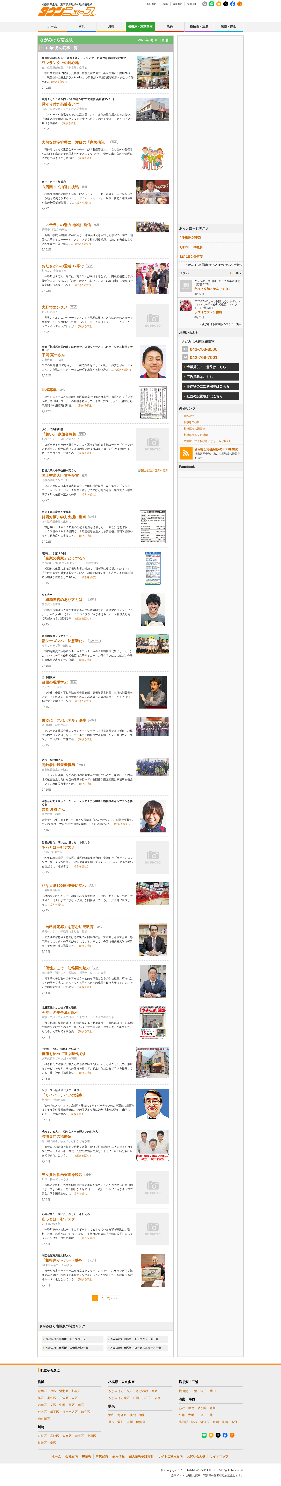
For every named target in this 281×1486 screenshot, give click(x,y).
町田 (136, 1398)
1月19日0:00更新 (191, 247)
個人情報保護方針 (141, 1456)
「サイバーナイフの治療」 (64, 1095)
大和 (111, 1415)
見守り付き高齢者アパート (64, 104)
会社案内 (152, 4)
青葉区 (42, 1391)
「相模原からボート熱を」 (64, 1260)
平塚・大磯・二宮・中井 (196, 1415)
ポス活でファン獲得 (208, 312)
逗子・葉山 (208, 1391)
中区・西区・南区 (71, 1405)
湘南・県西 (228, 26)
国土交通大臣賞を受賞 (60, 475)
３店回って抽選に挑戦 (60, 187)
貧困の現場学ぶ (55, 682)
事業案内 (177, 4)
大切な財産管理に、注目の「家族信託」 (75, 142)
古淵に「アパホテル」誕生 (64, 720)
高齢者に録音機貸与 (58, 765)
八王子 (146, 1398)
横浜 (82, 26)
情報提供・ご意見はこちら (206, 367)
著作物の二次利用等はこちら (208, 386)
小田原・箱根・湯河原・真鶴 (199, 1422)
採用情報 (192, 4)
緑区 (53, 1391)
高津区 (54, 1436)
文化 (89, 265)
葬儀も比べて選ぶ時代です (64, 1054)
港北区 (64, 1391)
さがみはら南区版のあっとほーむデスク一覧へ (214, 264)
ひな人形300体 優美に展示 (64, 886)
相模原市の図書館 (194, 428)
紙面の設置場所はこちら (205, 396)
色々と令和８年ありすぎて (212, 288)
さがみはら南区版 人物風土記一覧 (66, 1347)
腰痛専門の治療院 (56, 1136)
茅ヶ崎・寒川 (206, 1408)
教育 (96, 224)
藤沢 (182, 1408)
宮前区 (42, 1436)
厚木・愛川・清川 (120, 1422)
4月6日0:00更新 (190, 237)
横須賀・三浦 (199, 26)
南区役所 (189, 415)
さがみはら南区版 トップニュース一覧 (134, 1339)
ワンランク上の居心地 (60, 63)
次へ (110, 1298)
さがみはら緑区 (119, 1398)
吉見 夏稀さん (53, 809)
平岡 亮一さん (53, 355)
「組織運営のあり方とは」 (64, 600)
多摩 (157, 1398)
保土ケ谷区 (70, 1412)
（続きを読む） (59, 81)
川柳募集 (49, 390)
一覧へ (237, 272)
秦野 (234, 1422)
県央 (170, 26)
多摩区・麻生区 (73, 1436)
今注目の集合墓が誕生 (60, 1012)
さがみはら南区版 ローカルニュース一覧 (135, 1347)
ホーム (52, 26)
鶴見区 (85, 1412)
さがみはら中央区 (120, 1391)
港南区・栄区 (47, 1405)
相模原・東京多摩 (140, 26)
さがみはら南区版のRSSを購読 (216, 449)
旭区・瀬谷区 (47, 1398)
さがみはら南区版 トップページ (65, 1339)
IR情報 (164, 4)
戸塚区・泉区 (68, 1398)
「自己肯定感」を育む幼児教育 (68, 927)
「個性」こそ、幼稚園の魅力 (66, 968)
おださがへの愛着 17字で (63, 266)
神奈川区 (44, 1419)
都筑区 (76, 1391)
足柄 (225, 1422)
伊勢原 (140, 1422)
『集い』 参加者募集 (59, 434)
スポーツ (94, 640)
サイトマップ (219, 1456)
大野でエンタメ (55, 307)
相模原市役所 (192, 422)
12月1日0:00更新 (191, 256)
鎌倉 (191, 1408)
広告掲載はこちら (200, 376)
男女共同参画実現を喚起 (62, 1175)
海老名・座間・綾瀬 (131, 1415)
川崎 (111, 26)
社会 (114, 142)
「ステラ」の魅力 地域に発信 (66, 225)
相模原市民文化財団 (196, 434)
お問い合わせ (196, 1456)
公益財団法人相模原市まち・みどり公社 (208, 441)
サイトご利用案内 (170, 1456)
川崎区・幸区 (47, 1443)
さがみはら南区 (147, 1391)
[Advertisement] (210, 141)
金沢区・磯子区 (48, 1412)
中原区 (91, 1436)
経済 (84, 186)
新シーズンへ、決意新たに (64, 641)
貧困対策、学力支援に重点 (64, 517)
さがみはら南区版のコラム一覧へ (222, 324)
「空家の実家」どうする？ (64, 558)
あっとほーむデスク (58, 847)
